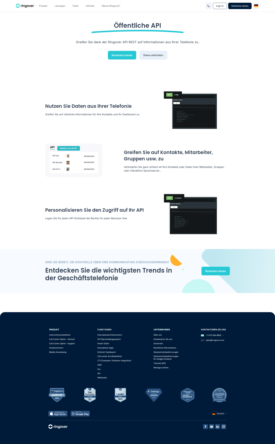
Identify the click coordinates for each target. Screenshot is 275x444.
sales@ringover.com (215, 340)
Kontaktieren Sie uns (163, 339)
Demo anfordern (153, 55)
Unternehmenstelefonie (59, 335)
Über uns (158, 335)
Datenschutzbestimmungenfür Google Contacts (166, 357)
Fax (99, 369)
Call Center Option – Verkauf (62, 339)
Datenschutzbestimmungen (166, 352)
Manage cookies (161, 367)
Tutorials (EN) (160, 363)
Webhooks (102, 377)
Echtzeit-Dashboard (106, 352)
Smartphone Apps (105, 348)
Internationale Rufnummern (109, 335)
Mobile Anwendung (57, 352)
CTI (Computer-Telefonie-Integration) (114, 360)
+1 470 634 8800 (213, 335)
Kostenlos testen (239, 5)
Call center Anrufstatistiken (109, 356)
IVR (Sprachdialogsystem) (109, 339)
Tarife (75, 5)
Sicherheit (158, 343)
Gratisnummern (56, 348)
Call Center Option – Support (62, 343)
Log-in (220, 5)
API (98, 373)
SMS (99, 365)
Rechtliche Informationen (165, 348)
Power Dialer (103, 343)
